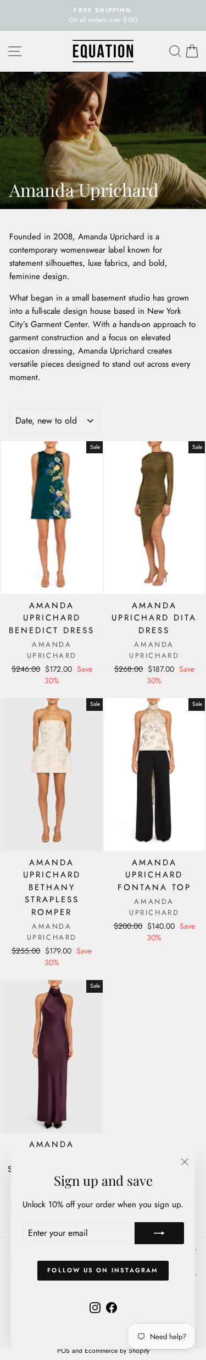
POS (63, 1351)
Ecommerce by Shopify (117, 1351)
